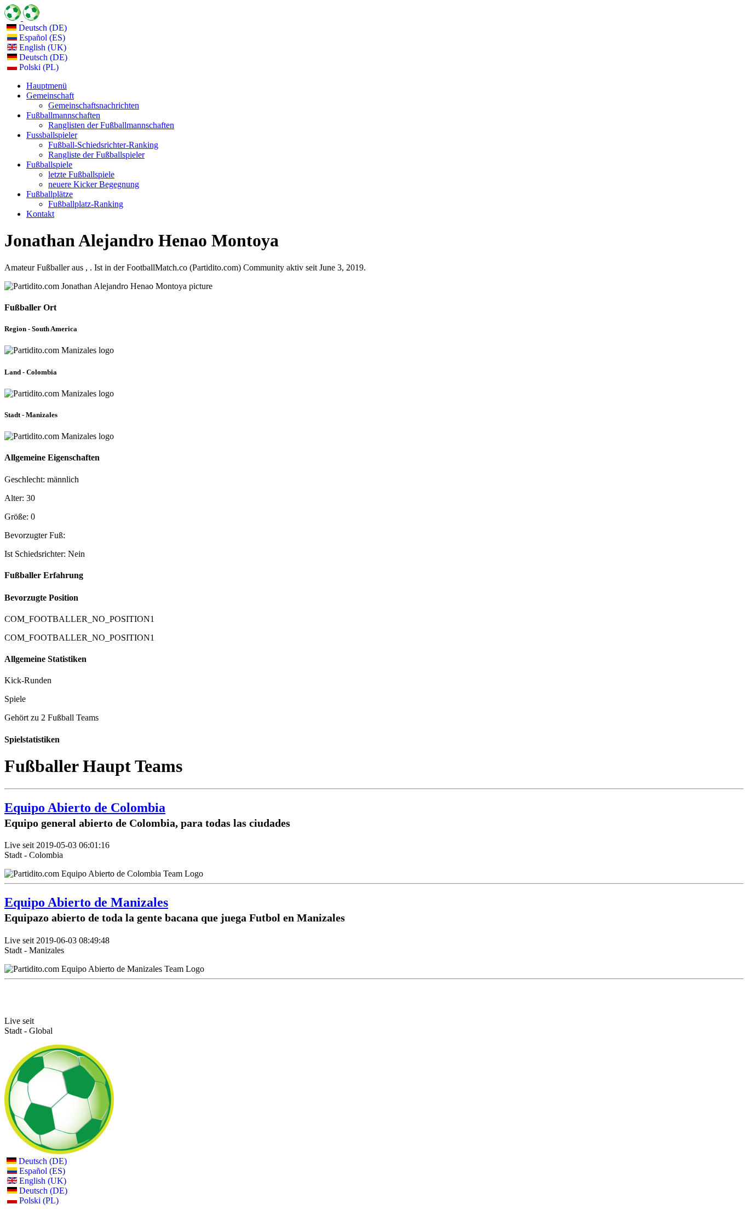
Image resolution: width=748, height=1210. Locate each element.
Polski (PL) (38, 67)
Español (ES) (41, 37)
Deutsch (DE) (41, 27)
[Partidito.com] (21, 17)
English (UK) (41, 47)
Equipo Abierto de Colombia (84, 807)
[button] (50, 95)
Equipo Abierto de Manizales (86, 902)
